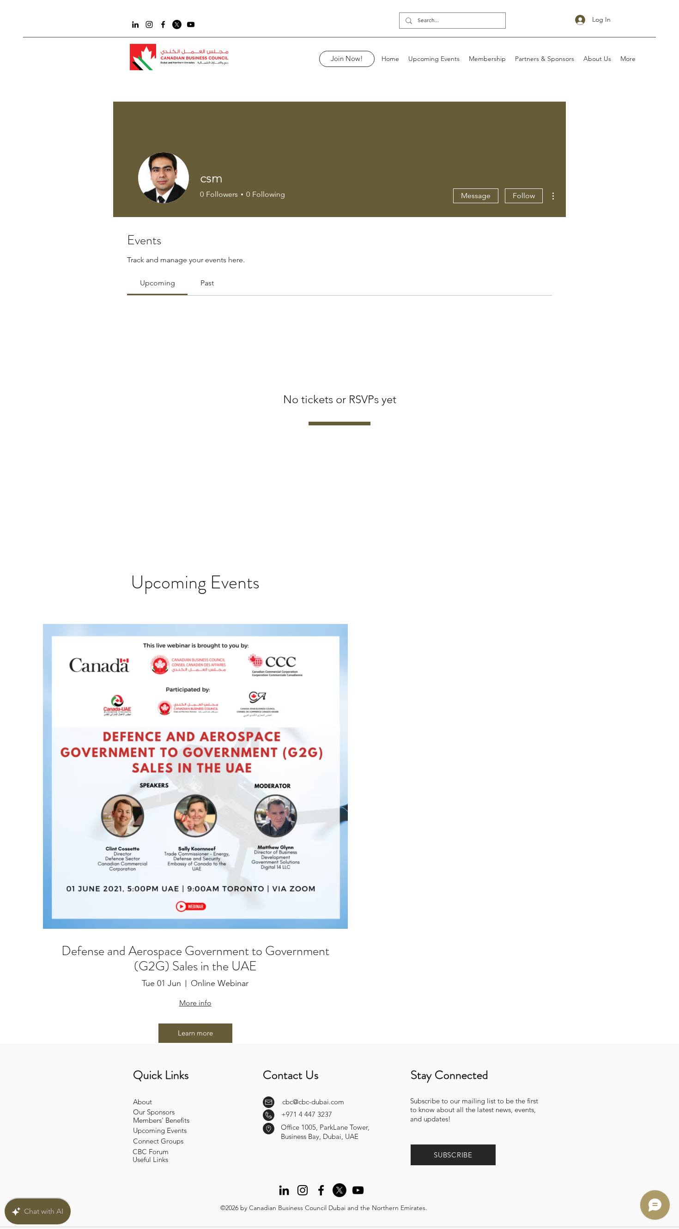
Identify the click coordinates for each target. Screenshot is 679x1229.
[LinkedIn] (135, 24)
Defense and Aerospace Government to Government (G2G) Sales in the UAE (195, 959)
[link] (157, 282)
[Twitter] (177, 24)
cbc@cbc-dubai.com (313, 1101)
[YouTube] (190, 24)
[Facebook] (163, 24)
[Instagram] (149, 24)
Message (476, 195)
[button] (453, 1154)
